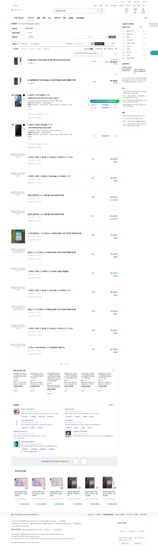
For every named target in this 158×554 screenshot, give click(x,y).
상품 (38, 18)
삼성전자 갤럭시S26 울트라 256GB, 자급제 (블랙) (109, 493)
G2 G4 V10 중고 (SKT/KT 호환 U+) (46, 348)
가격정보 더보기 (109, 105)
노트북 (128, 55)
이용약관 (98, 514)
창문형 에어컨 (130, 58)
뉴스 (49, 18)
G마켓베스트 (69, 416)
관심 (47, 114)
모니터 (128, 46)
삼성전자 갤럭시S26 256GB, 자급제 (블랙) (73, 493)
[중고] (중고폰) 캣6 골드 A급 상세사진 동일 (46, 195)
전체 (15, 44)
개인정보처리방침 (108, 514)
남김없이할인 (43, 449)
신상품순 (38, 49)
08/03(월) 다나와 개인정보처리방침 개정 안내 (28, 514)
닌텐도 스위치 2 (131, 43)
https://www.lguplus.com (31, 411)
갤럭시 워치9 (130, 31)
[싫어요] (76, 461)
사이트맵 (129, 514)
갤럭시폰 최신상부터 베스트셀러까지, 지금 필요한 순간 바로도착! (37, 425)
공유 (146, 18)
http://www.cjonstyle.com (31, 422)
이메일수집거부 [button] (124, 543)
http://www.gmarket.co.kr (76, 411)
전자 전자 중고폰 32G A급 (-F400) (49, 176)
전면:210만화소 (47, 103)
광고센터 (136, 514)
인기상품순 (16, 49)
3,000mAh (35, 105)
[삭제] (98, 11)
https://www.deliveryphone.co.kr (33, 444)
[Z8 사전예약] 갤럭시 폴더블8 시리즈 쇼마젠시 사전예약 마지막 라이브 (134, 101)
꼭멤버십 (91, 416)
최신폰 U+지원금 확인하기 (28, 409)
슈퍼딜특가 (77, 416)
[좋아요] (84, 461)
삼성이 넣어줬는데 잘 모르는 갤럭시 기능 (134, 116)
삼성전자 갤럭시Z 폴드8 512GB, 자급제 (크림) (56, 493)
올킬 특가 (76, 428)
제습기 (128, 37)
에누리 (123, 2)
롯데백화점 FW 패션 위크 (20, 431)
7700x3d (130, 40)
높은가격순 (31, 49)
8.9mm (65, 105)
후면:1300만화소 (36, 103)
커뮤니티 (128, 5)
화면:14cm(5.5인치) (42, 101)
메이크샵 (144, 2)
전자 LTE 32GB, (39, 95)
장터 (44, 18)
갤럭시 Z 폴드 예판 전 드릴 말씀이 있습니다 (134, 121)
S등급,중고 (93, 105)
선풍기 (128, 49)
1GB (52, 130)
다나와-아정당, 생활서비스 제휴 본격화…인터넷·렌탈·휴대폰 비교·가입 (134, 96)
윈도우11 (129, 52)
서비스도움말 (140, 531)
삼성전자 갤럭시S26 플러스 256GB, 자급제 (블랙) (91, 493)
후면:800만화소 (36, 132)
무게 (70, 105)
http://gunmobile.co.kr (82, 434)
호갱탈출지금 (51, 449)
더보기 (144, 5)
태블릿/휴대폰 (29, 28)
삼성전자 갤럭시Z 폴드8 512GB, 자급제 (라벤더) (38, 493)
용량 (56, 101)
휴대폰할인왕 (25, 449)
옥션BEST (68, 428)
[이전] (144, 27)
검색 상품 (35, 44)
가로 (41, 105)
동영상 (71, 18)
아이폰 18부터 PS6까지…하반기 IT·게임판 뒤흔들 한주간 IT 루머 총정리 (134, 92)
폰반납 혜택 (25, 416)
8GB (59, 130)
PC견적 (107, 5)
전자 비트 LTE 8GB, (40, 125)
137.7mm (55, 134)
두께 (61, 105)
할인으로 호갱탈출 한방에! (29, 451)
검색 (112, 37)
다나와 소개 (90, 514)
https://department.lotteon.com (25, 434)
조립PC (101, 5)
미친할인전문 (34, 449)
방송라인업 (24, 428)
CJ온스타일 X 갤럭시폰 (27, 420)
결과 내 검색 (99, 44)
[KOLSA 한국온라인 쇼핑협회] (15, 547)
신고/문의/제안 (131, 531)
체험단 (138, 5)
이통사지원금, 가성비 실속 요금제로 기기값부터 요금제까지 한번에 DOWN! (39, 413)
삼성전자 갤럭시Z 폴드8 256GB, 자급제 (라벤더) (21, 493)
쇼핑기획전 (121, 5)
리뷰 (64, 18)
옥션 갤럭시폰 (69, 420)
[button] (126, 11)
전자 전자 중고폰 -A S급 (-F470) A (50, 157)
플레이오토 (136, 2)
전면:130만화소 (46, 132)
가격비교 (24, 44)
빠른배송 (31, 37)
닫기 (29, 109)
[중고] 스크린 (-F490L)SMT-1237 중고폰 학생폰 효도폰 (52, 252)
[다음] (146, 27)
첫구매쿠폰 (32, 428)
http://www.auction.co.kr (75, 422)
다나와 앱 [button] (15, 5)
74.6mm (45, 105)
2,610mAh (35, 134)
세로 (51, 105)
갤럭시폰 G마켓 (69, 409)
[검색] (102, 10)
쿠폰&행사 (39, 428)
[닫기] (100, 53)
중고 (95, 107)
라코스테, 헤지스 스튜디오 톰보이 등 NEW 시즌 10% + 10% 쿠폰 (29, 436)
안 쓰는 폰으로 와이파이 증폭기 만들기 (133, 118)
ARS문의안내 (138, 543)
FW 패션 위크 (18, 438)
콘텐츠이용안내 (57, 530)
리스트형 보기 (106, 43)
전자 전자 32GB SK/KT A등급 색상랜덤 (48, 271)
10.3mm (65, 134)
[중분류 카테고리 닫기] (34, 28)
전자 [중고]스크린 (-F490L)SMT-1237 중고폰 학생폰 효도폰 (54, 233)
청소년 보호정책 (120, 514)
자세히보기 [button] (47, 530)
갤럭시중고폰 (50, 416)
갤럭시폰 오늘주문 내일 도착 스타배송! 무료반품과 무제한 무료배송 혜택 (82, 425)
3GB (52, 101)
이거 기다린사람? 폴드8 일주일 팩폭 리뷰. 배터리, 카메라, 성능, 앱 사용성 (134, 125)
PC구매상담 (114, 5)
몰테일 (129, 2)
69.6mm (45, 134)
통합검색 (31, 18)
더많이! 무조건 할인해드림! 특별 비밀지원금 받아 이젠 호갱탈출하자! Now (39, 446)
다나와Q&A (80, 18)
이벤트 (134, 5)
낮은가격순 (24, 49)
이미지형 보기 (109, 43)
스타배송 (85, 416)
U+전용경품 (33, 416)
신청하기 (111, 405)
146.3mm (56, 105)
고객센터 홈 (122, 531)
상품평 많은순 (46, 49)
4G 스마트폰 (31, 101)
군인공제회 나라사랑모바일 (80, 431)
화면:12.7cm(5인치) (42, 130)
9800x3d (130, 34)
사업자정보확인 (77, 523)
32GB (60, 101)
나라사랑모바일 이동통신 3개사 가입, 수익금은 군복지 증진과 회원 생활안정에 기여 (93, 436)
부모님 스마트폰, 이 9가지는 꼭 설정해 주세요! (140, 71)
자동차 (95, 5)
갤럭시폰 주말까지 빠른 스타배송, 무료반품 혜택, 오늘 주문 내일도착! (82, 413)
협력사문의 (143, 514)
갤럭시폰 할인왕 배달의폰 (28, 442)
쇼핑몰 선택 (69, 44)
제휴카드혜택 (41, 416)
